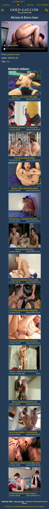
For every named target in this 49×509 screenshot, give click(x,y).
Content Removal (20, 507)
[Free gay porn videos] (24, 11)
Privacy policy (39, 507)
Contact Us (9, 507)
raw (8, 61)
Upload (30, 507)
